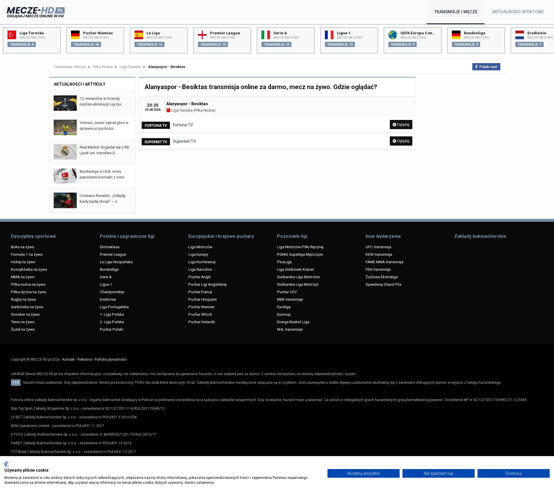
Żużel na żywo (23, 329)
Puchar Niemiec (201, 306)
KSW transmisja (379, 254)
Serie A (106, 276)
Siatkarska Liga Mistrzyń (297, 284)
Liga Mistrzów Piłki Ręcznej (300, 246)
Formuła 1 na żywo (27, 254)
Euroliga (284, 306)
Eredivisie (108, 299)
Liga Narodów (200, 269)
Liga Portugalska (114, 306)
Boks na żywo (22, 246)
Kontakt (69, 359)
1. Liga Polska (112, 314)
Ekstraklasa (109, 246)
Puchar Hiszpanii (202, 299)
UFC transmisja (378, 246)
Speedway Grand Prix (384, 284)
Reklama (85, 359)
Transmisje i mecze (456, 12)
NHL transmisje (290, 329)
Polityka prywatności (111, 359)
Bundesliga (109, 269)
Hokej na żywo (23, 261)
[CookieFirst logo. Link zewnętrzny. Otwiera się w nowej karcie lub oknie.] (6, 464)
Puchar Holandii (201, 321)
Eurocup (284, 314)
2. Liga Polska (112, 321)
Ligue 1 (106, 284)
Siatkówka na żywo (27, 306)
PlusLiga (284, 261)
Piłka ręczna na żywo (28, 291)
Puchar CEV (287, 291)
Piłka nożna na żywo (28, 284)
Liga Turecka (181, 110)
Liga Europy (198, 254)
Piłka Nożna (204, 110)
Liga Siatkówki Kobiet (295, 269)
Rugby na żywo (23, 299)
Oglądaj (402, 125)
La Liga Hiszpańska (116, 261)
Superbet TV (184, 141)
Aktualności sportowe (518, 12)
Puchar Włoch (200, 314)
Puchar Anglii (199, 276)
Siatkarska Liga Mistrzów (298, 276)
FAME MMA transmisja (384, 261)
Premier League (113, 254)
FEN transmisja (378, 269)
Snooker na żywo (25, 314)
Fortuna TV (183, 125)
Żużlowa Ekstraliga (382, 276)
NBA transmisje (290, 299)
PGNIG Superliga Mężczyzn (300, 254)
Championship (112, 291)
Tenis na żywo (23, 321)
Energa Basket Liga (293, 321)
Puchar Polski (111, 329)
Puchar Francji (200, 291)
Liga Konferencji (202, 261)
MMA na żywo (23, 276)
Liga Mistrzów (200, 246)
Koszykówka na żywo (29, 269)
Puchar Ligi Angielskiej (207, 284)
